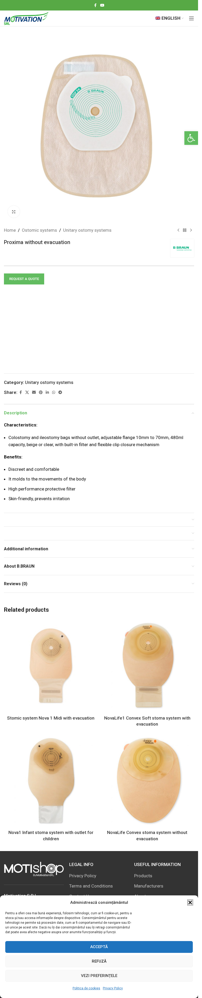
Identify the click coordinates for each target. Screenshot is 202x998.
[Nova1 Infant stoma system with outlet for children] (51, 780)
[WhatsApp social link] (53, 392)
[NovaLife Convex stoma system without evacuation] (147, 780)
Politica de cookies (86, 988)
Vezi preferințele (99, 975)
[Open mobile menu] (191, 18)
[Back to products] (184, 230)
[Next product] (191, 230)
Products (143, 875)
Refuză (99, 961)
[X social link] (27, 392)
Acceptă (99, 946)
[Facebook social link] (95, 5)
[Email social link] (34, 392)
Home (10, 230)
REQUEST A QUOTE (24, 279)
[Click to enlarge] (14, 212)
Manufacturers (148, 886)
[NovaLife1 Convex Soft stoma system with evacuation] (147, 666)
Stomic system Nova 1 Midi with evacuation (50, 718)
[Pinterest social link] (40, 392)
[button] (191, 138)
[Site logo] (26, 17)
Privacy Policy (113, 988)
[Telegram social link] (60, 392)
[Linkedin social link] (47, 392)
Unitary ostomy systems (87, 230)
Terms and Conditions (91, 886)
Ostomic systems (39, 230)
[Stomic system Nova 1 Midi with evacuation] (51, 666)
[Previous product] (178, 230)
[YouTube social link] (102, 5)
